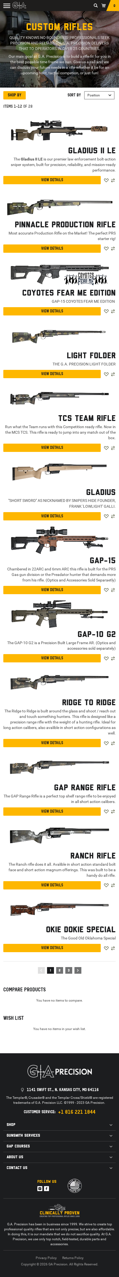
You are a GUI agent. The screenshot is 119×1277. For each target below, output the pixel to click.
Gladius (101, 492)
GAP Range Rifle (85, 788)
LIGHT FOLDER (91, 356)
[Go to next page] (77, 970)
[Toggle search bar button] (95, 5)
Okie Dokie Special (81, 930)
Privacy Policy (46, 1258)
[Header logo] (19, 5)
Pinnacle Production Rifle (65, 225)
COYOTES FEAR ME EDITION (69, 293)
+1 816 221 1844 (76, 1112)
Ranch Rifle (93, 856)
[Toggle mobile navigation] (5, 5)
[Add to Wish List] (106, 180)
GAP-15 (103, 561)
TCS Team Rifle (87, 418)
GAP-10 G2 (96, 634)
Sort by (74, 95)
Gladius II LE (92, 151)
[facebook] (46, 1188)
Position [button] (93, 95)
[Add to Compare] (113, 180)
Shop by (14, 95)
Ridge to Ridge (89, 703)
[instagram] (39, 1188)
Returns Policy (73, 1258)
